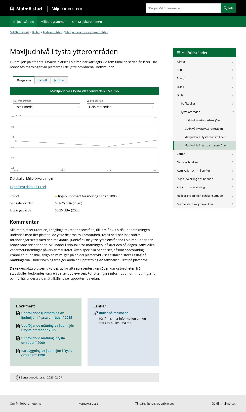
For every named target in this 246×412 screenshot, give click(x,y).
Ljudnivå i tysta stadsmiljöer (202, 120)
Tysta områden (52, 32)
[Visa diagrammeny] (155, 118)
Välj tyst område (22, 100)
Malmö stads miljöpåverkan (195, 204)
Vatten (181, 154)
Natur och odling (187, 162)
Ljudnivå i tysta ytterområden (203, 129)
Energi (181, 78)
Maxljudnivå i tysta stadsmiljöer (204, 137)
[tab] (23, 80)
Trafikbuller (188, 103)
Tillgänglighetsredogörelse (154, 403)
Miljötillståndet (23, 22)
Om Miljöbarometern (87, 22)
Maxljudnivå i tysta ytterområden (86, 32)
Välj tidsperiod (95, 100)
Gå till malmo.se (223, 403)
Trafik (180, 87)
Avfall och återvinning (191, 187)
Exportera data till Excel (28, 186)
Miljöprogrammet (53, 22)
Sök (230, 8)
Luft (179, 70)
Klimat (181, 62)
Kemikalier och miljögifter (193, 170)
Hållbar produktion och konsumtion (200, 196)
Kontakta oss (87, 403)
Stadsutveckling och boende (195, 179)
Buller (36, 32)
